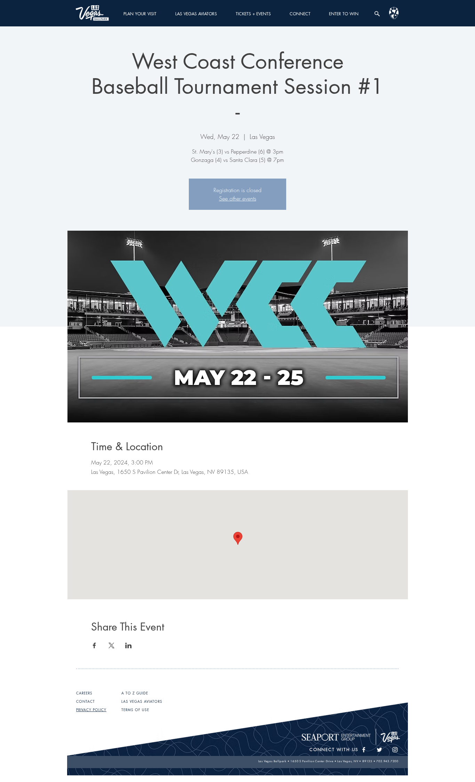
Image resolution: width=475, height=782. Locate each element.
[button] (140, 14)
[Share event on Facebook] (94, 645)
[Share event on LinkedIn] (128, 645)
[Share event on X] (111, 645)
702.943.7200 (387, 761)
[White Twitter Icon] (379, 749)
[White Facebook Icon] (363, 749)
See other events (237, 198)
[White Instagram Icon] (395, 749)
